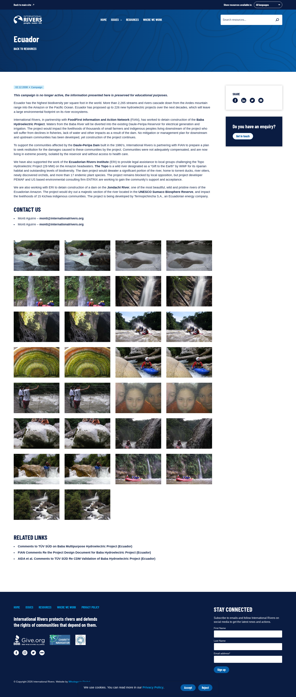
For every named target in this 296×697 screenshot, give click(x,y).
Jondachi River (118, 187)
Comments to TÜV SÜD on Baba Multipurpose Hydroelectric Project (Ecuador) (75, 546)
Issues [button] (115, 20)
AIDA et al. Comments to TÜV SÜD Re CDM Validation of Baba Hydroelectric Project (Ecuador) (86, 558)
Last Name (220, 640)
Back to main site (22, 4)
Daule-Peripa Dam (86, 145)
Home (104, 20)
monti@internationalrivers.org (61, 218)
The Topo (101, 166)
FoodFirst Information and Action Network (99, 119)
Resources (132, 20)
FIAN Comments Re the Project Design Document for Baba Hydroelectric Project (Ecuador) (84, 552)
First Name (220, 628)
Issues (29, 607)
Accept (190, 688)
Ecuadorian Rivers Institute (89, 162)
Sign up (221, 670)
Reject (207, 688)
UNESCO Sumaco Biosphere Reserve (165, 192)
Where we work (152, 20)
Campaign (36, 87)
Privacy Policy (153, 687)
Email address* (222, 653)
